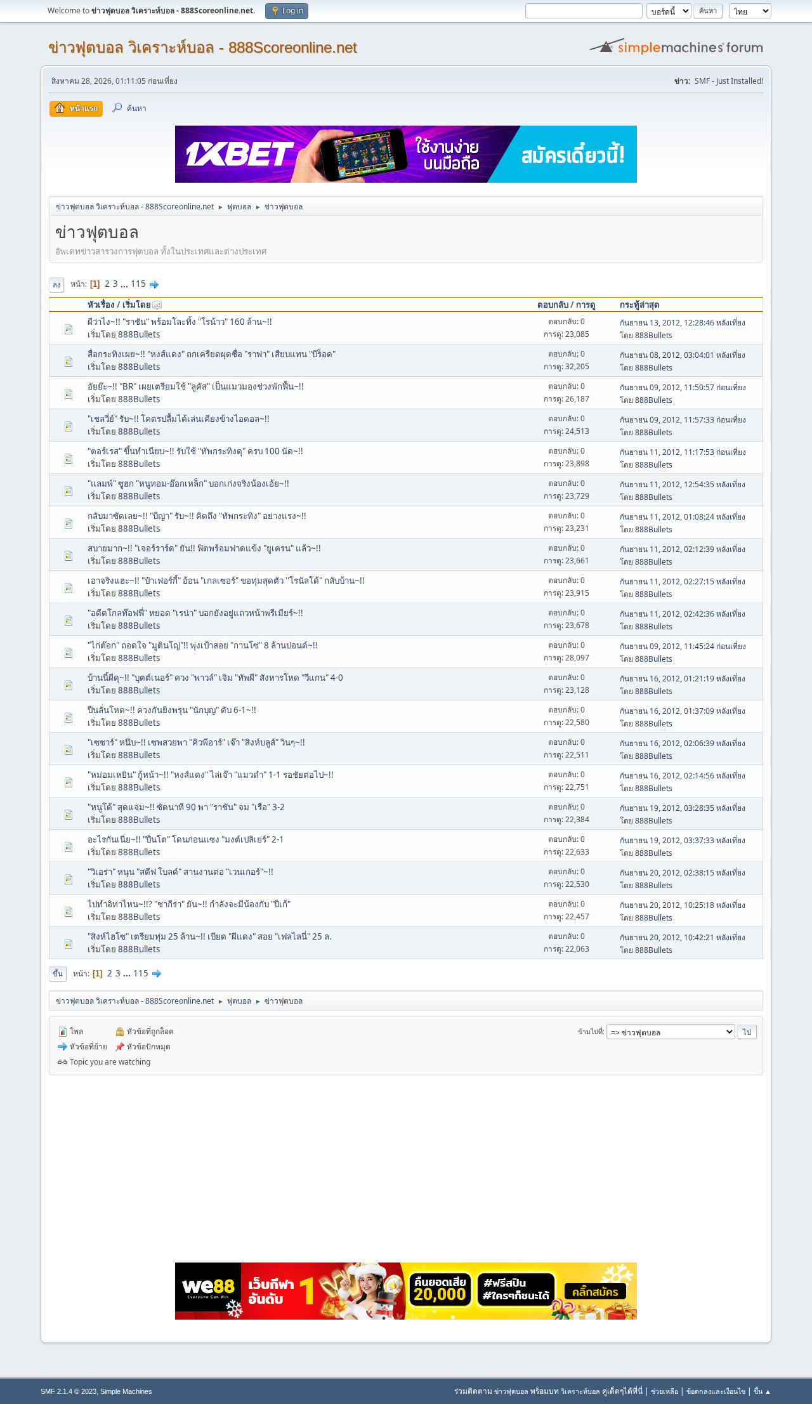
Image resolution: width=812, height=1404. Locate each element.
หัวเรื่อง (101, 304)
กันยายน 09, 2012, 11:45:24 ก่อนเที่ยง (683, 646)
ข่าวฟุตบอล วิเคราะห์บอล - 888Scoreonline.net (202, 47)
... (125, 283)
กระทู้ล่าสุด (640, 304)
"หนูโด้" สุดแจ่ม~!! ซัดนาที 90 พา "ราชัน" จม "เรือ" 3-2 (186, 807)
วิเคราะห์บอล (580, 1391)
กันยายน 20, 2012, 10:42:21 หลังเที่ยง (682, 937)
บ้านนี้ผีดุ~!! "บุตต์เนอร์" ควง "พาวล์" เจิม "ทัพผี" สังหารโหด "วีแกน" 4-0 (215, 677)
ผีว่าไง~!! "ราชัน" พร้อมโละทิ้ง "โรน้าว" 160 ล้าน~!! (180, 321)
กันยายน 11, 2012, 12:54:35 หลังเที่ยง (682, 484)
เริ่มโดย (136, 304)
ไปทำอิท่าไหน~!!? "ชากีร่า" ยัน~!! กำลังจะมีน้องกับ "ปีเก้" (189, 904)
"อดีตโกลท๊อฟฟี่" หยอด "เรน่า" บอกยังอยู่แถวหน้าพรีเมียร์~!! (195, 613)
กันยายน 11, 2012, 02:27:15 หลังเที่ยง (682, 581)
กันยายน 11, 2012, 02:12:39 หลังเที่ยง (682, 549)
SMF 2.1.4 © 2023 (68, 1391)
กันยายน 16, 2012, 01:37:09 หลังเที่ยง (682, 710)
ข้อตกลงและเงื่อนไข (715, 1391)
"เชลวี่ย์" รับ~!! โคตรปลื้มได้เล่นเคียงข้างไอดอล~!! (179, 418)
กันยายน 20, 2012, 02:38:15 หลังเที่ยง (682, 872)
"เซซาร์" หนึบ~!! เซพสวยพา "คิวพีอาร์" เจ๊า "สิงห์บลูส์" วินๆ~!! (196, 742)
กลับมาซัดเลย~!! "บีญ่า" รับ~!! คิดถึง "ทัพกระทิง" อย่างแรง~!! (197, 516)
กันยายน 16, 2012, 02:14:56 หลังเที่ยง (682, 775)
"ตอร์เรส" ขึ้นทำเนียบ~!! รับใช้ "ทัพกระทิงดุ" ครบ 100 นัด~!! (195, 451)
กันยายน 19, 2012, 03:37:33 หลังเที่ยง (682, 840)
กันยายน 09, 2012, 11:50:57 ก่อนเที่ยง (683, 387)
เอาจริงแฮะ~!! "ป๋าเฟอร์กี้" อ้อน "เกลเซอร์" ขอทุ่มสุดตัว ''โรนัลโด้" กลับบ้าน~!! (226, 580)
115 (138, 283)
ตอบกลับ (552, 304)
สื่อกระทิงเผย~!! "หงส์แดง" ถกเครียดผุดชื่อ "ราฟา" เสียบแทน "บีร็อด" (212, 354)
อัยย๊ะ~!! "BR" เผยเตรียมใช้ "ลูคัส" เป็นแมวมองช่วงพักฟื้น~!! (196, 386)
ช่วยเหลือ (664, 1391)
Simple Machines (126, 1391)
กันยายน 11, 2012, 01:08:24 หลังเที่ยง (682, 516)
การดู (586, 304)
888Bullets (139, 334)
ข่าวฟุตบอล (511, 1391)
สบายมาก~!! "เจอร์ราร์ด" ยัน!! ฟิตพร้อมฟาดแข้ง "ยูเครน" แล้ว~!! (204, 548)
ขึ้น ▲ (762, 1391)
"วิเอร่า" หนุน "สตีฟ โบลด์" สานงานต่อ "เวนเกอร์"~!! (180, 871)
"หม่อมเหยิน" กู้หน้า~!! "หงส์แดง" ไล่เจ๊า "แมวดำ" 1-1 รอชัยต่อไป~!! (211, 774)
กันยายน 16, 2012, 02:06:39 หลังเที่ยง (682, 743)
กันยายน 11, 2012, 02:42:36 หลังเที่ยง (682, 613)
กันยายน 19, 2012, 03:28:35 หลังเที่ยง (682, 808)
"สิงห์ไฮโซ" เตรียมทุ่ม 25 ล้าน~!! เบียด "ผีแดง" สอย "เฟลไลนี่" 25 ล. (210, 936)
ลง (56, 284)
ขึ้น (58, 973)
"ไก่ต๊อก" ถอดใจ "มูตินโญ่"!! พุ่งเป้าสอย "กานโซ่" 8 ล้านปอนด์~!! (203, 645)
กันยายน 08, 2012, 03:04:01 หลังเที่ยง (682, 355)
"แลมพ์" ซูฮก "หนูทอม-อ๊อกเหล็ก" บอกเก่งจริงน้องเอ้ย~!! (188, 483)
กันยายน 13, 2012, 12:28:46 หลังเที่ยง (682, 322)
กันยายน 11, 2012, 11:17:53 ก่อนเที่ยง (683, 452)
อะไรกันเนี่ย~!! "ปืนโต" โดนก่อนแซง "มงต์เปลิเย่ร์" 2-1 (186, 839)
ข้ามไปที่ (590, 1031)
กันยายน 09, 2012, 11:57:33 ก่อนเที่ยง (683, 419)
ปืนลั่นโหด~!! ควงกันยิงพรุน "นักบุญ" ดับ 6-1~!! (172, 710)
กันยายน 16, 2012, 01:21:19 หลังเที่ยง (682, 678)
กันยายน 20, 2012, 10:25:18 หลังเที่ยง (682, 905)
